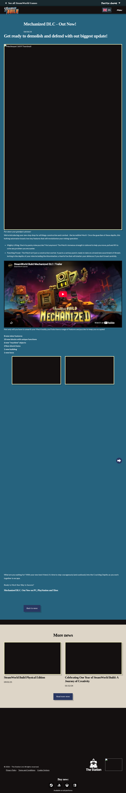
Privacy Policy (11, 770)
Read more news (63, 697)
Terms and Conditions (26, 770)
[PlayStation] (59, 785)
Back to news (32, 608)
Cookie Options (43, 770)
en (109, 10)
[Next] (119, 461)
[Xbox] (66, 785)
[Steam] (51, 785)
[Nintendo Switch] (74, 785)
